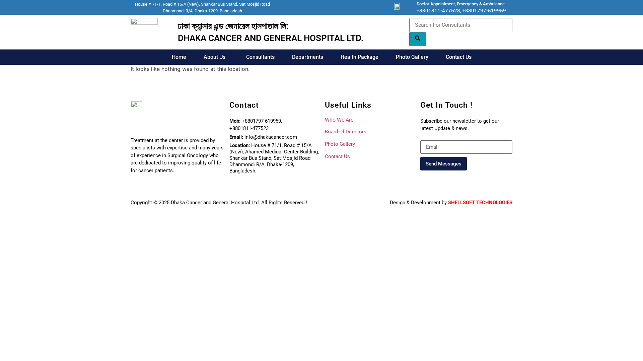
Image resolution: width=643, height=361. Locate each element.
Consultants (260, 57)
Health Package (359, 57)
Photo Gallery (412, 57)
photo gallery (340, 144)
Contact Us (459, 57)
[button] (216, 57)
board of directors (345, 132)
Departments (307, 57)
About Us (214, 57)
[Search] (417, 39)
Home (179, 57)
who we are (339, 120)
